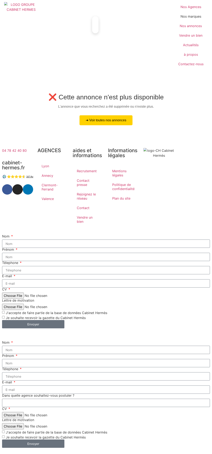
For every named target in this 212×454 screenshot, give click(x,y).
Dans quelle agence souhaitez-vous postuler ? (38, 395)
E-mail (7, 276)
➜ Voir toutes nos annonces (106, 120)
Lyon (45, 166)
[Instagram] (17, 189)
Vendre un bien (190, 35)
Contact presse (83, 182)
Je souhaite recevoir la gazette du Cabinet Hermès (46, 318)
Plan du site (121, 198)
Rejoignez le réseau (86, 196)
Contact (83, 208)
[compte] (50, 7)
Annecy (47, 175)
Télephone (10, 262)
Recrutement (87, 171)
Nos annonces (191, 26)
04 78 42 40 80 (14, 150)
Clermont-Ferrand (50, 187)
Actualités (191, 45)
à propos (191, 54)
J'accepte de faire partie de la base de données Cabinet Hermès (56, 313)
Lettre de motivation (18, 300)
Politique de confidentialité (123, 187)
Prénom (8, 249)
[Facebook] (7, 189)
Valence (48, 199)
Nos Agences (191, 7)
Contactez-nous (191, 64)
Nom (6, 236)
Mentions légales (119, 173)
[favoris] (92, 7)
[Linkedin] (28, 189)
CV (5, 289)
